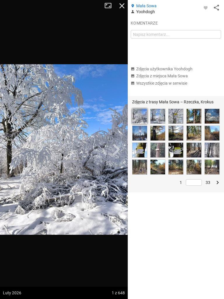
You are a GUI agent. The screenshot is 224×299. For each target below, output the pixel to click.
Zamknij (122, 6)
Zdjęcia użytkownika (164, 69)
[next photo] (116, 149)
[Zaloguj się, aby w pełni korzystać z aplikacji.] (205, 7)
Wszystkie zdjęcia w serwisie (161, 83)
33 (208, 182)
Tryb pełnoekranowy (110, 6)
